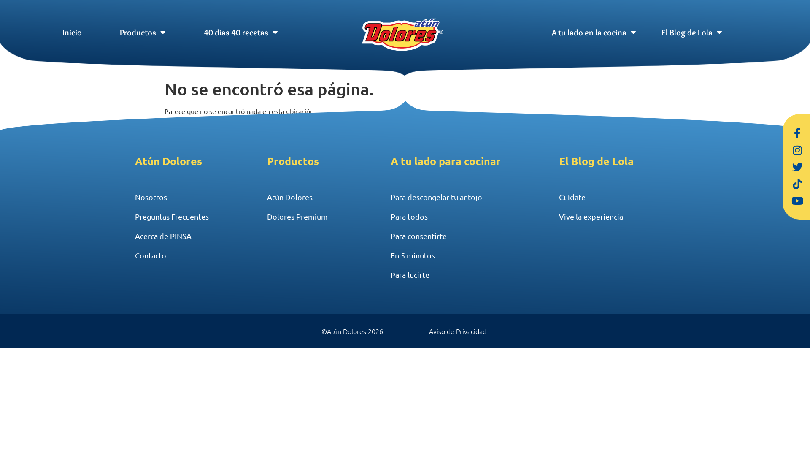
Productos (138, 32)
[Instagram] (797, 149)
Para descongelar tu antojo (436, 197)
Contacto (150, 255)
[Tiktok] (797, 183)
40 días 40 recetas (236, 32)
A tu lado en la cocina (589, 32)
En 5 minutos (413, 255)
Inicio (72, 32)
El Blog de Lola (687, 32)
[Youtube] (797, 200)
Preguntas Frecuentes (172, 216)
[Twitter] (797, 166)
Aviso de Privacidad (457, 331)
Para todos (409, 216)
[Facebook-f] (797, 133)
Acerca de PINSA (163, 235)
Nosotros (151, 197)
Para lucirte (410, 274)
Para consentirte (419, 235)
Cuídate (572, 197)
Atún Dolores (290, 197)
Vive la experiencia (591, 216)
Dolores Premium (297, 216)
